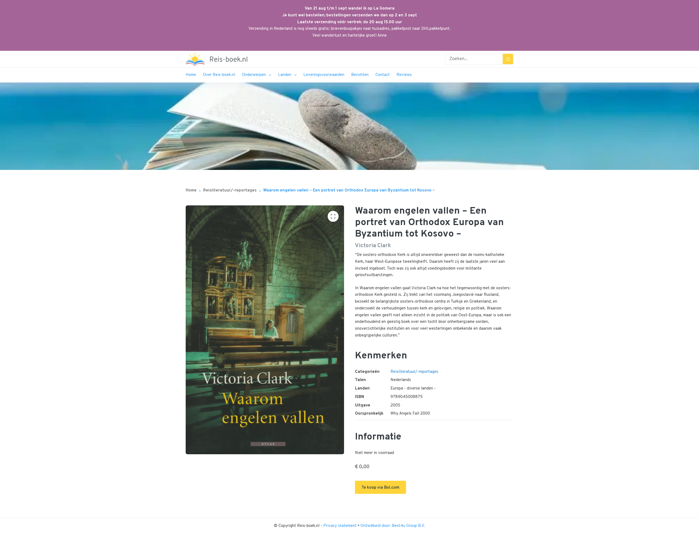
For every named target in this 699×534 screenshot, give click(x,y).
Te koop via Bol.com (380, 487)
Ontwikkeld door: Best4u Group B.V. (392, 526)
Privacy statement (340, 526)
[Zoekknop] (508, 59)
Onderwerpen (254, 75)
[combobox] (474, 59)
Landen (284, 75)
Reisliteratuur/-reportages (414, 371)
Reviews (404, 75)
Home (191, 75)
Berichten (360, 75)
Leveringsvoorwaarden (323, 75)
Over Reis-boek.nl (219, 75)
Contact (382, 75)
